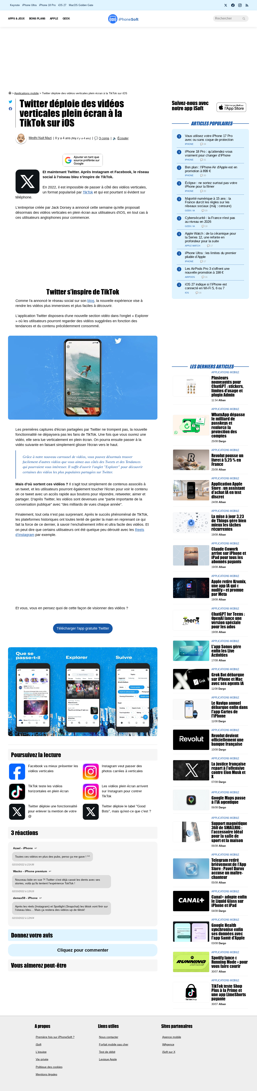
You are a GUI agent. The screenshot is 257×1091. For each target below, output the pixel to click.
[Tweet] (10, 102)
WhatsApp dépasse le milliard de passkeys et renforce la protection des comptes (228, 425)
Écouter (122, 138)
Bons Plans (37, 18)
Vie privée (42, 1059)
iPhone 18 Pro (47, 5)
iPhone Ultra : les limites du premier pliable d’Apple (210, 255)
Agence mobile (171, 1037)
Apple (54, 18)
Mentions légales (46, 1074)
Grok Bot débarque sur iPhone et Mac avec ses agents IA (227, 679)
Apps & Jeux (16, 18)
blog (90, 301)
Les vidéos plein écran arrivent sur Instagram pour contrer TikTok (125, 791)
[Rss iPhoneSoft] (247, 6)
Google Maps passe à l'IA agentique (228, 800)
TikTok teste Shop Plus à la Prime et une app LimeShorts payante (228, 992)
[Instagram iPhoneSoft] (240, 6)
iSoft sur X (168, 1051)
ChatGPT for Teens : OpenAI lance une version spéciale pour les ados (228, 620)
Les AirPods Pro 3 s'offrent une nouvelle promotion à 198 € (207, 270)
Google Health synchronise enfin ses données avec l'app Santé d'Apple (228, 931)
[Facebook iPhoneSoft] (233, 6)
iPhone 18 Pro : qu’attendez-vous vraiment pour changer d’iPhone (209, 153)
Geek (66, 18)
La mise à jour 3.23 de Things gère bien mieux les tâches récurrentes (228, 522)
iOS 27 (62, 5)
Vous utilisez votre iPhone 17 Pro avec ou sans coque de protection (209, 138)
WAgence (168, 1044)
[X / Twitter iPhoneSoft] (226, 6)
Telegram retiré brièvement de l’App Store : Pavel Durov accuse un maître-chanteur (228, 868)
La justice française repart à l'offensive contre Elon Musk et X (228, 770)
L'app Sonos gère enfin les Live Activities (226, 650)
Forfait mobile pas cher (113, 1044)
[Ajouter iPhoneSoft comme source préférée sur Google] (82, 160)
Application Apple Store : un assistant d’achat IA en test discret (228, 490)
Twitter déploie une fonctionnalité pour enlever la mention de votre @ (52, 811)
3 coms (104, 138)
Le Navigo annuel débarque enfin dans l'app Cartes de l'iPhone (229, 709)
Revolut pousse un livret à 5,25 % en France (227, 459)
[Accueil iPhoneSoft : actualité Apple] (9, 93)
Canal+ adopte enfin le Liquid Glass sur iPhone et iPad (229, 901)
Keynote (15, 5)
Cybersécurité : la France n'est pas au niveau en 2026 (210, 220)
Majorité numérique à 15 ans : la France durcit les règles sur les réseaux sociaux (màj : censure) (208, 202)
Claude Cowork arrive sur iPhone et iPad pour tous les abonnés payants (228, 555)
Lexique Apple (108, 1059)
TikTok (88, 192)
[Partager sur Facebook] (10, 109)
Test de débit (107, 1051)
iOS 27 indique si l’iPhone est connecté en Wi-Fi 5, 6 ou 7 (206, 286)
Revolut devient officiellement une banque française (227, 739)
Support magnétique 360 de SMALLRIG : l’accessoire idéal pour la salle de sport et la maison (229, 832)
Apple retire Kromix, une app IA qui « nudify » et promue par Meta (228, 587)
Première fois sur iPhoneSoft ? (55, 1037)
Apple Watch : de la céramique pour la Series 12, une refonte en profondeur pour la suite (210, 237)
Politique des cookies (49, 1067)
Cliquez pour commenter (82, 950)
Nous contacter (108, 1037)
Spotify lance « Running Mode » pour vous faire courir (229, 961)
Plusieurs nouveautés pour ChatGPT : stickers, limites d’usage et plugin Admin (227, 386)
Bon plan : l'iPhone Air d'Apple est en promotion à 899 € (211, 169)
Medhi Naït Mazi (40, 138)
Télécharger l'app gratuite (83, 628)
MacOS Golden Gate (81, 5)
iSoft (38, 1044)
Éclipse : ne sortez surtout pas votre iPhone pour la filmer (211, 185)
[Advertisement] (128, 59)
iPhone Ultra (29, 5)
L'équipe (41, 1051)
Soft (128, 19)
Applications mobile (26, 93)
